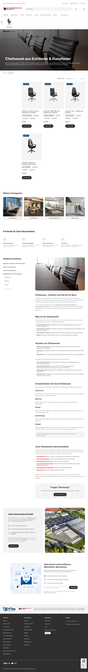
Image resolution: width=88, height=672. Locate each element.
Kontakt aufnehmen (60, 494)
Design (6, 284)
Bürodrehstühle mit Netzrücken (45, 467)
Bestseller (5, 617)
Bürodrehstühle (41, 456)
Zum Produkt (26, 126)
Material (7, 280)
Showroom (65, 3)
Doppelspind (6, 647)
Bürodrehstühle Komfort (43, 461)
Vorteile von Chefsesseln (9, 270)
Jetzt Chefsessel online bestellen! (12, 294)
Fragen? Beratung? (8, 298)
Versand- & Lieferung (50, 629)
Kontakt (83, 3)
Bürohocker (40, 470)
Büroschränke (6, 623)
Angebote (5, 15)
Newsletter (27, 645)
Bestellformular (74, 3)
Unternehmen (27, 617)
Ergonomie (7, 277)
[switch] (83, 667)
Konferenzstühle (7, 638)
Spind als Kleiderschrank (9, 651)
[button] (55, 15)
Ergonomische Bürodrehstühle (45, 463)
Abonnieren (73, 587)
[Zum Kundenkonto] (76, 9)
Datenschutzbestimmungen (50, 592)
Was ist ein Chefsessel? (9, 267)
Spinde (5, 620)
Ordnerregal (6, 626)
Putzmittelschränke (8, 635)
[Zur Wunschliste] (80, 9)
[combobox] (49, 9)
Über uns (26, 620)
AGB (46, 626)
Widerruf (48, 632)
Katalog (26, 632)
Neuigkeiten (27, 626)
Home (4, 73)
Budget (6, 291)
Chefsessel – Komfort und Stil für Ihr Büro (14, 263)
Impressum (47, 620)
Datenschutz (48, 623)
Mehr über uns (13, 546)
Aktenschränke (7, 645)
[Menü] (86, 659)
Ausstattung (8, 287)
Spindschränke (7, 654)
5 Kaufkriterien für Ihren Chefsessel (12, 274)
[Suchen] (69, 9)
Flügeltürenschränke (8, 629)
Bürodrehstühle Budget (43, 459)
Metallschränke (7, 632)
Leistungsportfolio (28, 623)
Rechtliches (48, 617)
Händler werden (28, 629)
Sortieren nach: (60, 78)
